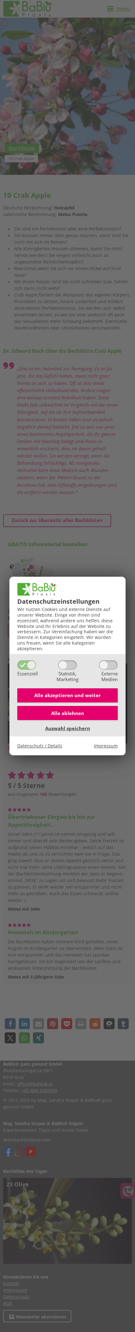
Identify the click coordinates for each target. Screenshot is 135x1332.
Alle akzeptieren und (67, 695)
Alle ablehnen (67, 713)
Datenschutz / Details (39, 746)
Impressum (106, 746)
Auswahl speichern (67, 728)
